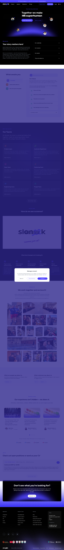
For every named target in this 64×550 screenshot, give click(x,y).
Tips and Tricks (27, 415)
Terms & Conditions (36, 548)
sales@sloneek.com (53, 525)
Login (56, 4)
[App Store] (58, 542)
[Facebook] (4, 534)
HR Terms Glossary (58, 548)
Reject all (21, 278)
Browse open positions (27, 20)
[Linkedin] (13, 534)
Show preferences (32, 278)
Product (12, 4)
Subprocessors (51, 548)
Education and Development (11, 415)
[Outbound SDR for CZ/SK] (58, 462)
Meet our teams (38, 20)
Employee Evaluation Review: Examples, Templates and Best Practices (31, 422)
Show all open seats (32, 200)
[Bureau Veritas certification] (12, 542)
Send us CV (31, 496)
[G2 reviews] (6, 542)
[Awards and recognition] (21, 542)
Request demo (42, 4)
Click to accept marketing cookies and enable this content (32, 232)
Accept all (42, 278)
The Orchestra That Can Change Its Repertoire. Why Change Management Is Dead (12, 422)
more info (44, 274)
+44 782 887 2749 (52, 526)
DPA (47, 548)
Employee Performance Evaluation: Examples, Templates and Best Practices (50, 422)
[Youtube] (8, 534)
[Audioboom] (17, 534)
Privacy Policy (42, 548)
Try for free (50, 4)
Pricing (30, 4)
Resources (24, 4)
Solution (18, 4)
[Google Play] (51, 542)
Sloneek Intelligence (42, 1)
